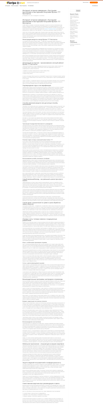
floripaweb (26, 15)
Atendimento (95, 5)
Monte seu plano (14, 5)
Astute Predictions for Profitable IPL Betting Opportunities (74, 28)
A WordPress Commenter (74, 44)
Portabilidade (31, 5)
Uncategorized (35, 15)
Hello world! (72, 45)
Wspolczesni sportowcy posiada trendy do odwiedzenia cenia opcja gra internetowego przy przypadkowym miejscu (75, 23)
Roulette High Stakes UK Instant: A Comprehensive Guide (74, 17)
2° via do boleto (94, 2)
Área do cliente (86, 2)
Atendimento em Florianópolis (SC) (33, 2)
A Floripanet (7, 5)
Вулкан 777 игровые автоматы (50, 28)
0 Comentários (41, 15)
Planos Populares (23, 5)
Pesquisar (78, 10)
